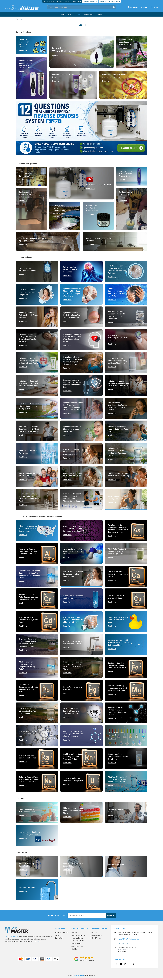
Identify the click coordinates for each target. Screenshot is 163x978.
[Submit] (114, 7)
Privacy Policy (76, 943)
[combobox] (81, 7)
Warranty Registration (90, 1)
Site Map (74, 949)
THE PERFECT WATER (12, 937)
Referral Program (96, 938)
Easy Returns (77, 1)
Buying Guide (59, 938)
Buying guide (88, 14)
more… (39, 941)
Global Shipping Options (64, 1)
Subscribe (110, 915)
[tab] (56, 959)
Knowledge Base (96, 935)
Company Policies (77, 938)
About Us (100, 14)
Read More (23, 50)
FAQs (79, 14)
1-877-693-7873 (50, 1)
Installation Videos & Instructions (110, 1)
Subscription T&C (77, 946)
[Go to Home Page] (17, 19)
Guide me (55, 56)
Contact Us (75, 932)
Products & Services (67, 14)
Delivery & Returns (77, 941)
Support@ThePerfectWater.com (128, 939)
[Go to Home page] (24, 7)
